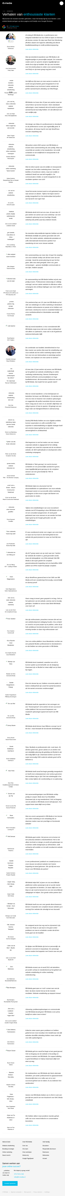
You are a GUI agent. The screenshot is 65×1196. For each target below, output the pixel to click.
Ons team (25, 1149)
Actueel (45, 1158)
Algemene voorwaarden (16, 1192)
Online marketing (7, 1152)
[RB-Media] (7, 3)
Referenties (10, 11)
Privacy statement (37, 1192)
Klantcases (46, 1152)
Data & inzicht (6, 1155)
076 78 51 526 (19, 1174)
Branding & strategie (8, 1149)
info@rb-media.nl (19, 1177)
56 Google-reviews (14, 26)
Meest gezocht (27, 1192)
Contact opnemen (10, 1183)
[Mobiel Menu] (61, 3)
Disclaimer (46, 1145)
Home (4, 11)
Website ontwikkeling (8, 1145)
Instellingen (47, 1192)
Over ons (25, 1145)
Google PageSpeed (27, 1158)
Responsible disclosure (49, 1149)
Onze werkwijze (26, 1152)
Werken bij (25, 1155)
